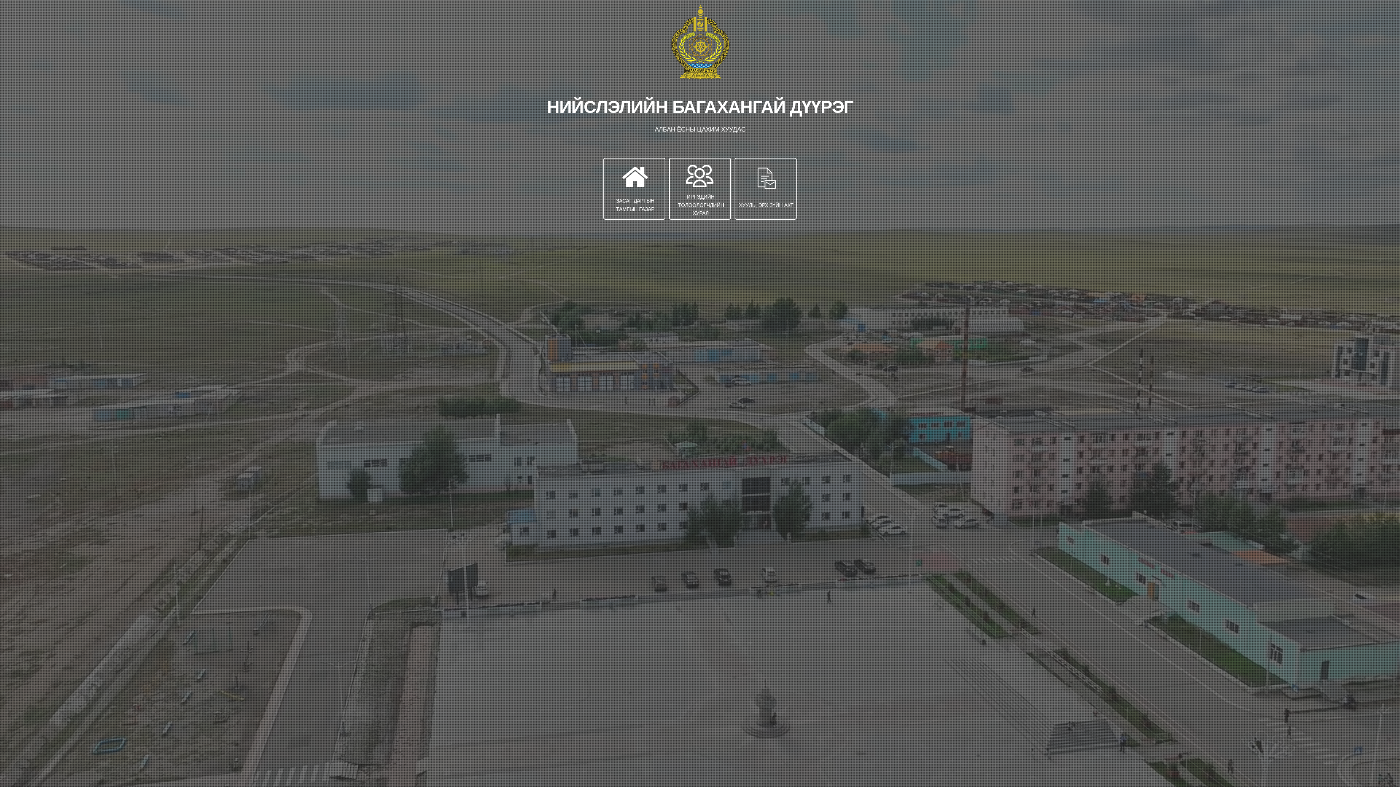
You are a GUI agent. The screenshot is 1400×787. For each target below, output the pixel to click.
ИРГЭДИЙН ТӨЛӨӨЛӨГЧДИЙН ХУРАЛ (701, 205)
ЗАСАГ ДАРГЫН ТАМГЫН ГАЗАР (635, 205)
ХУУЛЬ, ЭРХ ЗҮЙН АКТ (766, 205)
